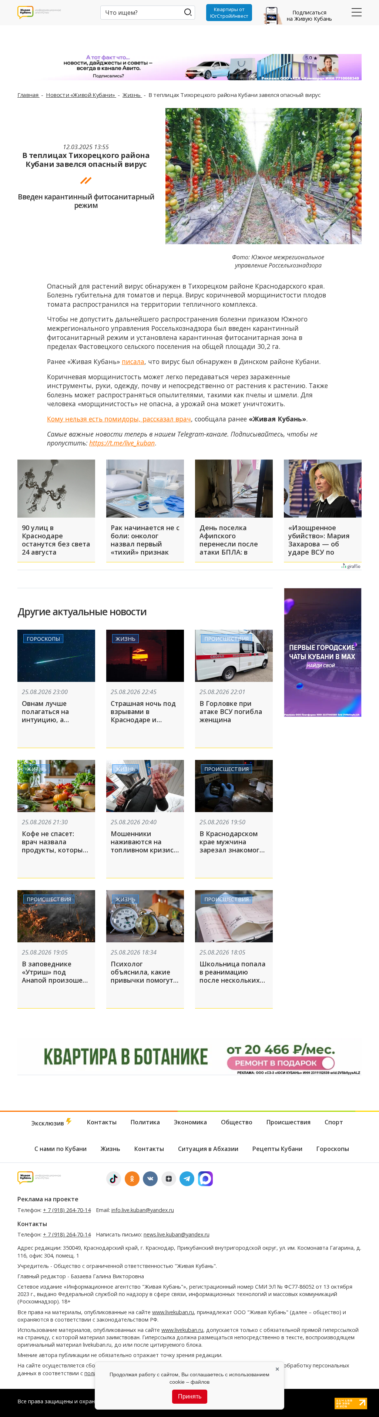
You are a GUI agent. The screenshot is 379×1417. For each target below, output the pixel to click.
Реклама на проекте (47, 1199)
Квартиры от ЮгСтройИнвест (229, 12)
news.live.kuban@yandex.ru (176, 1234)
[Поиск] (188, 12)
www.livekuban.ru (173, 1312)
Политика (145, 1122)
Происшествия (226, 638)
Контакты (102, 1122)
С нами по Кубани (60, 1149)
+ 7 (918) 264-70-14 (67, 1210)
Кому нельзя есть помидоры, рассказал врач (119, 418)
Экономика (190, 1122)
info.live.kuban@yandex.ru (142, 1210)
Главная (28, 94)
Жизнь (132, 94)
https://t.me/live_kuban (122, 442)
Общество (236, 1122)
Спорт (334, 1122)
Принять (189, 1396)
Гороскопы (43, 638)
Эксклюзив (48, 1123)
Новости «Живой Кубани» (81, 94)
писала (133, 361)
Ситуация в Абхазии (208, 1149)
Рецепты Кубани (277, 1149)
